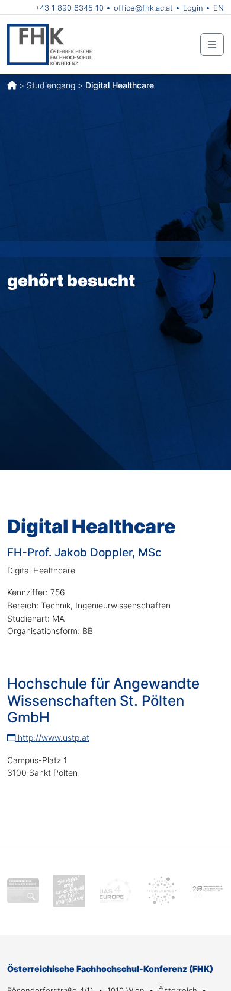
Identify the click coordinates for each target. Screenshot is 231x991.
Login (193, 7)
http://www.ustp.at (52, 737)
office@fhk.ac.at (143, 7)
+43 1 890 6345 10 (69, 7)
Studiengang (51, 85)
